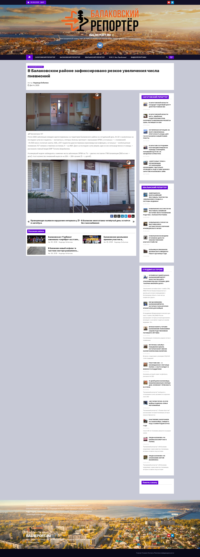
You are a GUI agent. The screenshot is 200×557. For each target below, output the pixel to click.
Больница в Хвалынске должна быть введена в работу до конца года (158, 251)
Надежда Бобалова (41, 83)
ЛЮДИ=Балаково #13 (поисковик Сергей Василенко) (157, 458)
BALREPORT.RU (100, 35)
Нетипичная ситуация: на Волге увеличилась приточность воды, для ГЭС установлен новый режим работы (156, 134)
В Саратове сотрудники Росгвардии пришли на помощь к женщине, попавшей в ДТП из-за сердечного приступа (155, 150)
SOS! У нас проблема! (117, 57)
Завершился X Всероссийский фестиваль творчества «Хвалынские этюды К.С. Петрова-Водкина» (155, 197)
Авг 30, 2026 (52, 242)
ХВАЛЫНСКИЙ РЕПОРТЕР (95, 57)
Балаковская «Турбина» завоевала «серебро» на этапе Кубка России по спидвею (63, 239)
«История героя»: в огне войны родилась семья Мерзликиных (158, 403)
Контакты (151, 553)
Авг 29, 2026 (108, 242)
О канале (145, 553)
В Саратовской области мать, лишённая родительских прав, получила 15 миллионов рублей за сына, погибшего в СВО (157, 118)
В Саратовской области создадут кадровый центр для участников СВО (160, 105)
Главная (138, 553)
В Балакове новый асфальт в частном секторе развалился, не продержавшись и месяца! (62, 250)
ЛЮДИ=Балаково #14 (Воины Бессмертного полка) (158, 439)
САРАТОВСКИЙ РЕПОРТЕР (45, 57)
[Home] (29, 57)
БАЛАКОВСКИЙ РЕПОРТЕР (70, 57)
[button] (167, 57)
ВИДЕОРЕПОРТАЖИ (138, 57)
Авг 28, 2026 (52, 253)
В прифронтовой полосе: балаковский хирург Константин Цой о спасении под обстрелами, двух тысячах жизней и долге (156, 279)
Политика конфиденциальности (164, 553)
